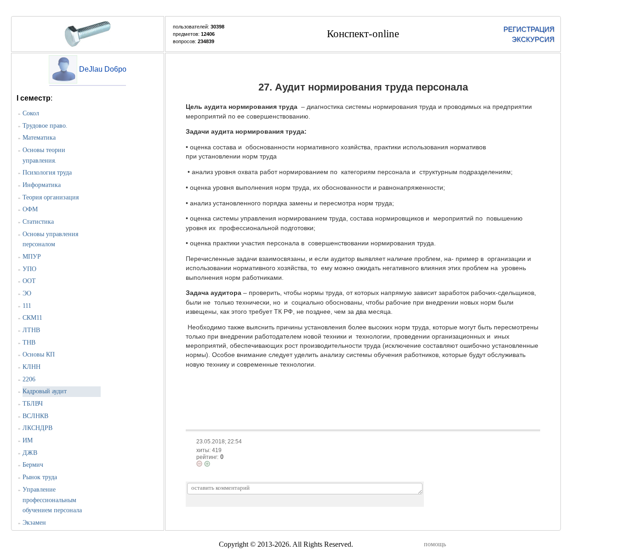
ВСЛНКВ (35, 416)
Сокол (31, 113)
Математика (39, 137)
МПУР (32, 256)
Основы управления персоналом (50, 239)
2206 (29, 379)
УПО (29, 269)
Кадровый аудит (45, 391)
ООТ (29, 281)
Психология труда (47, 172)
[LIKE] (207, 464)
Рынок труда (40, 477)
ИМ (28, 440)
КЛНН (31, 366)
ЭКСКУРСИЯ (533, 39)
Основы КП (39, 354)
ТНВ (29, 342)
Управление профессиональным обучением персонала (52, 500)
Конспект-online (363, 34)
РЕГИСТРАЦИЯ (528, 29)
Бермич (33, 464)
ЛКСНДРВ (37, 428)
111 (27, 305)
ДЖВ (30, 452)
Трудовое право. (45, 125)
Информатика (42, 184)
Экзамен (34, 522)
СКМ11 (32, 317)
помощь (435, 544)
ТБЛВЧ (33, 403)
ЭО (27, 293)
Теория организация (51, 197)
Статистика (38, 221)
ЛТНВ (31, 330)
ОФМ (30, 209)
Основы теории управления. (44, 155)
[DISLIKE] (199, 463)
